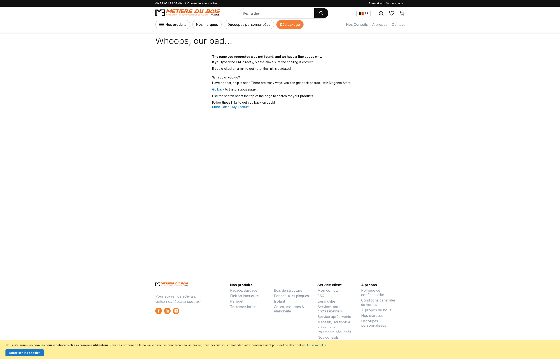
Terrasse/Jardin (243, 307)
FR (366, 13)
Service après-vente (334, 316)
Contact (398, 24)
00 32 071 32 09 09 (168, 3)
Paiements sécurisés (334, 332)
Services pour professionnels (329, 309)
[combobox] (275, 13)
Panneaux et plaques (291, 296)
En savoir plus (316, 345)
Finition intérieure (244, 296)
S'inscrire (375, 3)
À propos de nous (376, 310)
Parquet (236, 301)
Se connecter (395, 3)
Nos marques (207, 24)
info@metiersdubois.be (201, 3)
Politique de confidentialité (372, 292)
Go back (218, 89)
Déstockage (290, 24)
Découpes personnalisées (249, 24)
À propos (379, 24)
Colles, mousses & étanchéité (289, 309)
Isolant (279, 301)
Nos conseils (328, 337)
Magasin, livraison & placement (333, 324)
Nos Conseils (357, 24)
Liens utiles (326, 301)
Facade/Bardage (243, 290)
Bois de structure (288, 290)
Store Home (220, 107)
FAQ (320, 296)
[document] (280, 349)
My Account (240, 107)
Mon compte (328, 290)
